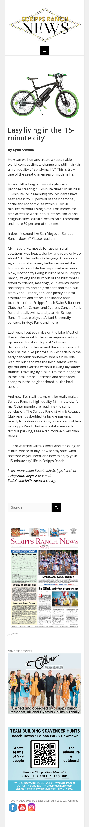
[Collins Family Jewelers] (44, 683)
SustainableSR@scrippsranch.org (31, 480)
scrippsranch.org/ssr (22, 475)
